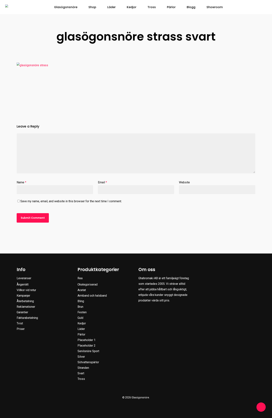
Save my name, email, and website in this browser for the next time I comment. (71, 201)
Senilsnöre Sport (88, 351)
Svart (81, 373)
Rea (80, 278)
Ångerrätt (22, 284)
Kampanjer (23, 295)
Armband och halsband (92, 295)
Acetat (82, 290)
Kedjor (82, 323)
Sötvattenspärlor (88, 362)
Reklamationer (26, 306)
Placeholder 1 (86, 340)
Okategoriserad (88, 284)
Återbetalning (25, 301)
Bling (81, 301)
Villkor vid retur (26, 290)
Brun (80, 306)
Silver (81, 356)
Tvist (20, 323)
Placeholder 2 (86, 345)
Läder (81, 329)
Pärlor (81, 334)
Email (102, 182)
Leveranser (24, 278)
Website (184, 182)
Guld (80, 318)
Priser (21, 329)
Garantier (22, 312)
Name (21, 182)
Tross (81, 379)
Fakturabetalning (27, 318)
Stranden (83, 368)
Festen (82, 312)
